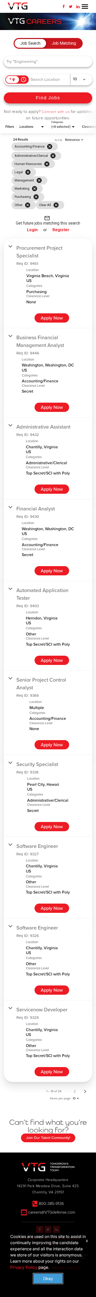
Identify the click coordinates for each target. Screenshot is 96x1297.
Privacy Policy (23, 1267)
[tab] (30, 43)
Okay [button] (48, 1278)
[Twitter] (71, 6)
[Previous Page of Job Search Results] (75, 1091)
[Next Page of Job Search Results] (85, 1091)
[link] (48, 283)
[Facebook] (63, 6)
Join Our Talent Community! (48, 1138)
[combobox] (45, 61)
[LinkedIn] (78, 6)
